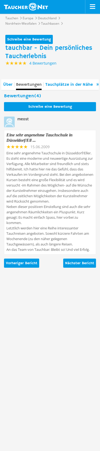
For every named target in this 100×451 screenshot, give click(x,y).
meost (23, 118)
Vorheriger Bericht (21, 263)
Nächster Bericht (79, 263)
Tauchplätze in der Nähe (69, 84)
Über (7, 84)
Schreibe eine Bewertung (29, 39)
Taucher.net (26, 6)
